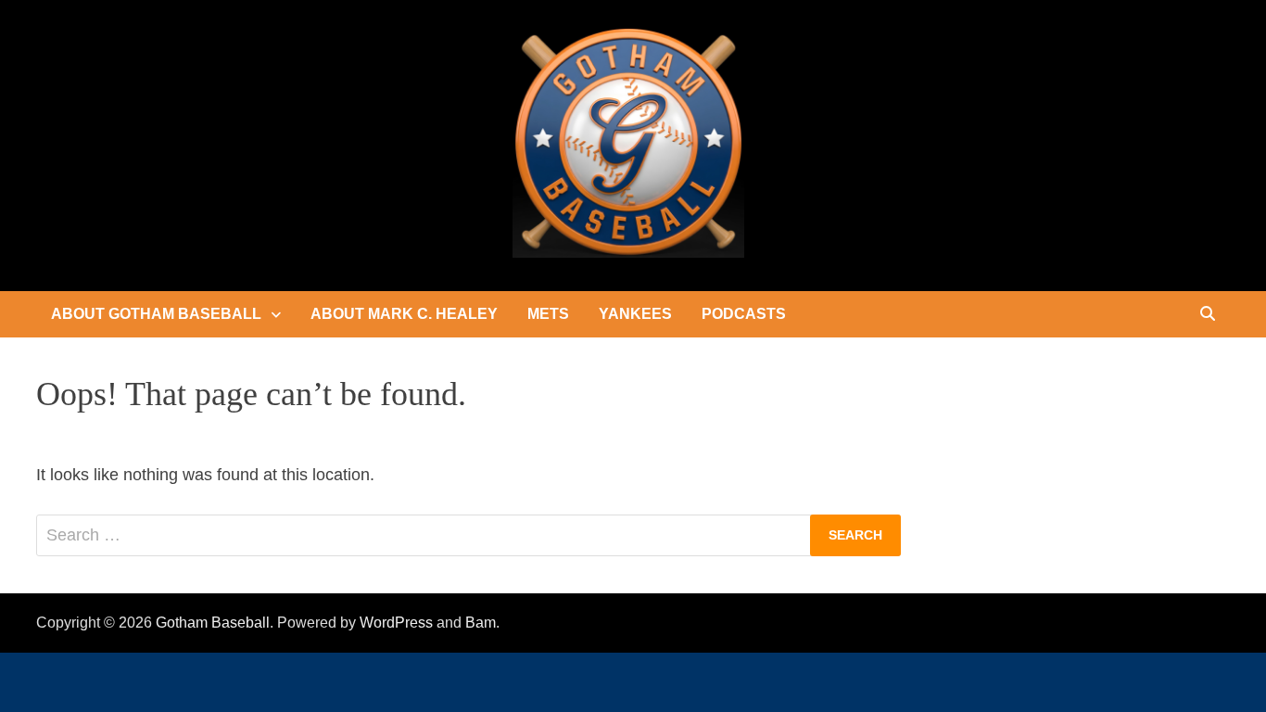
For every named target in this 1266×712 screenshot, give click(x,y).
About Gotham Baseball (156, 314)
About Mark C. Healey (404, 314)
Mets (548, 314)
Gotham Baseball (213, 622)
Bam (480, 622)
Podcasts (744, 314)
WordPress (396, 622)
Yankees (635, 314)
